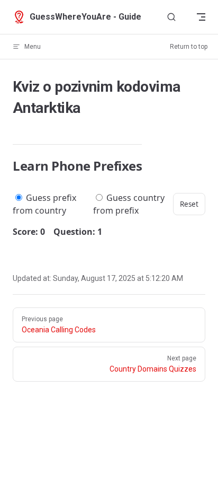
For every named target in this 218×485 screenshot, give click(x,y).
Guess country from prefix (129, 204)
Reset (189, 204)
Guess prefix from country (44, 204)
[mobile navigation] (201, 17)
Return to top (188, 46)
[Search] (171, 17)
